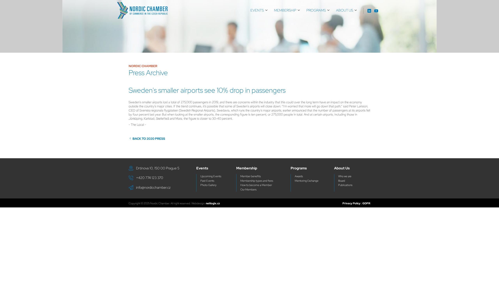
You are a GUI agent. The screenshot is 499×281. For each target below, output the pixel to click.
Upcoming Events (210, 176)
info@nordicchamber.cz (153, 187)
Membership (285, 10)
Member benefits (250, 176)
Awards (299, 176)
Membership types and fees (256, 180)
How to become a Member (256, 185)
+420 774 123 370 (149, 177)
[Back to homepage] (142, 10)
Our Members (248, 189)
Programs (316, 10)
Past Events (207, 180)
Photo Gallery (208, 185)
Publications (345, 185)
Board (341, 180)
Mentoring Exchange (307, 180)
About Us (344, 10)
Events (257, 10)
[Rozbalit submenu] (266, 10)
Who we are (344, 176)
